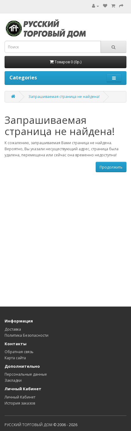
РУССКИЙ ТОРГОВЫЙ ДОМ (28, 424)
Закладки (13, 380)
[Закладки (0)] (105, 6)
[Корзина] (113, 6)
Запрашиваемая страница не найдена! (64, 96)
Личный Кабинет (20, 397)
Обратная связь (19, 351)
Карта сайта (15, 357)
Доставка (13, 329)
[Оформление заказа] (121, 6)
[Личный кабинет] (95, 6)
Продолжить (111, 167)
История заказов (20, 403)
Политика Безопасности (26, 335)
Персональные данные (26, 374)
